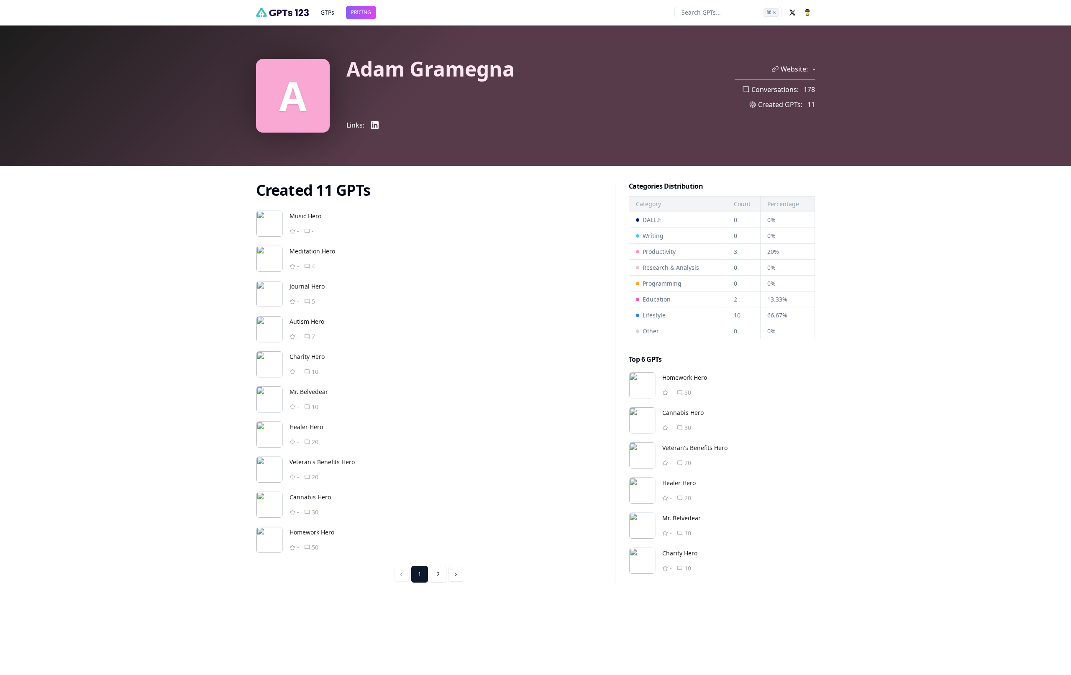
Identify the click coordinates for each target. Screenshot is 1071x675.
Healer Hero (306, 427)
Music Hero (305, 216)
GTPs (327, 12)
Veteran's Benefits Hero (322, 462)
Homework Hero (312, 532)
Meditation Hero (312, 251)
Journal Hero (307, 286)
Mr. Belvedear (309, 392)
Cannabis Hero (310, 497)
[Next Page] (455, 574)
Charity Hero (307, 357)
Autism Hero (307, 321)
